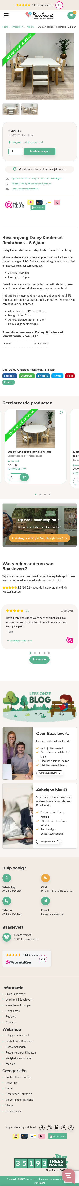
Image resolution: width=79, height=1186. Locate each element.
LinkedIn (43, 375)
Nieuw (9, 1105)
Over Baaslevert (15, 993)
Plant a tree (13, 1011)
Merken (10, 1063)
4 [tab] (49, 494)
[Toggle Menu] (7, 15)
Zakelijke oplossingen (18, 1005)
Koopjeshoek (13, 1111)
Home (5, 26)
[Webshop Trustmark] (69, 640)
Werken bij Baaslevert (19, 999)
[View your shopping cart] (71, 15)
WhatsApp (27, 375)
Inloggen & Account (17, 1035)
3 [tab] (45, 494)
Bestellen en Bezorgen (19, 1041)
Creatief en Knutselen (19, 1094)
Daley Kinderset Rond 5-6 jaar (29, 452)
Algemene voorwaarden (51, 1178)
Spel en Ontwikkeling (18, 1076)
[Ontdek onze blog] (39, 706)
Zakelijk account (47, 841)
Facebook (9, 375)
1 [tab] (35, 494)
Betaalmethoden (16, 1046)
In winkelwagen (39, 151)
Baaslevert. (31, 1178)
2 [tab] (40, 494)
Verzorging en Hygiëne (19, 1099)
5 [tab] (49, 653)
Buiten (9, 1088)
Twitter (57, 375)
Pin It (70, 375)
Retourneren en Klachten (21, 1052)
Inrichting (11, 1082)
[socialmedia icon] (42, 1127)
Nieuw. (30, 26)
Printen (8, 382)
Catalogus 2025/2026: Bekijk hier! (38, 538)
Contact (10, 1022)
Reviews (38, 659)
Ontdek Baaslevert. (48, 772)
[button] (62, 413)
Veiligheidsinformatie (18, 1058)
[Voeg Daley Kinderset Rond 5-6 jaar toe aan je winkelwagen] (24, 477)
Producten (17, 26)
